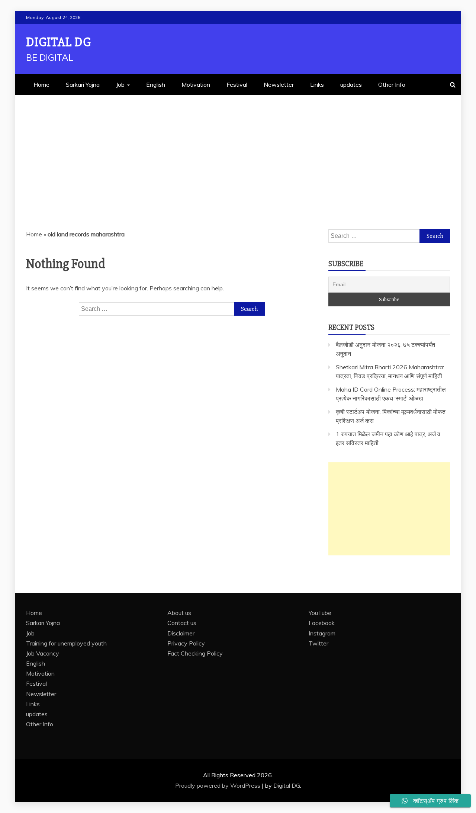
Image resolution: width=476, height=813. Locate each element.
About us (179, 612)
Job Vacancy (42, 653)
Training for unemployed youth (66, 643)
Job (120, 84)
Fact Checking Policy (195, 653)
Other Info (391, 84)
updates (351, 84)
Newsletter (279, 84)
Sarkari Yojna (83, 84)
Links (317, 84)
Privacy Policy (186, 643)
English (155, 84)
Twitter (318, 643)
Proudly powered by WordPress (218, 785)
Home (41, 84)
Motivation (195, 84)
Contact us (181, 623)
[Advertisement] (238, 151)
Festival (236, 84)
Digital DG (58, 42)
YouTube (320, 612)
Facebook (322, 623)
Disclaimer (180, 633)
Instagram (322, 633)
